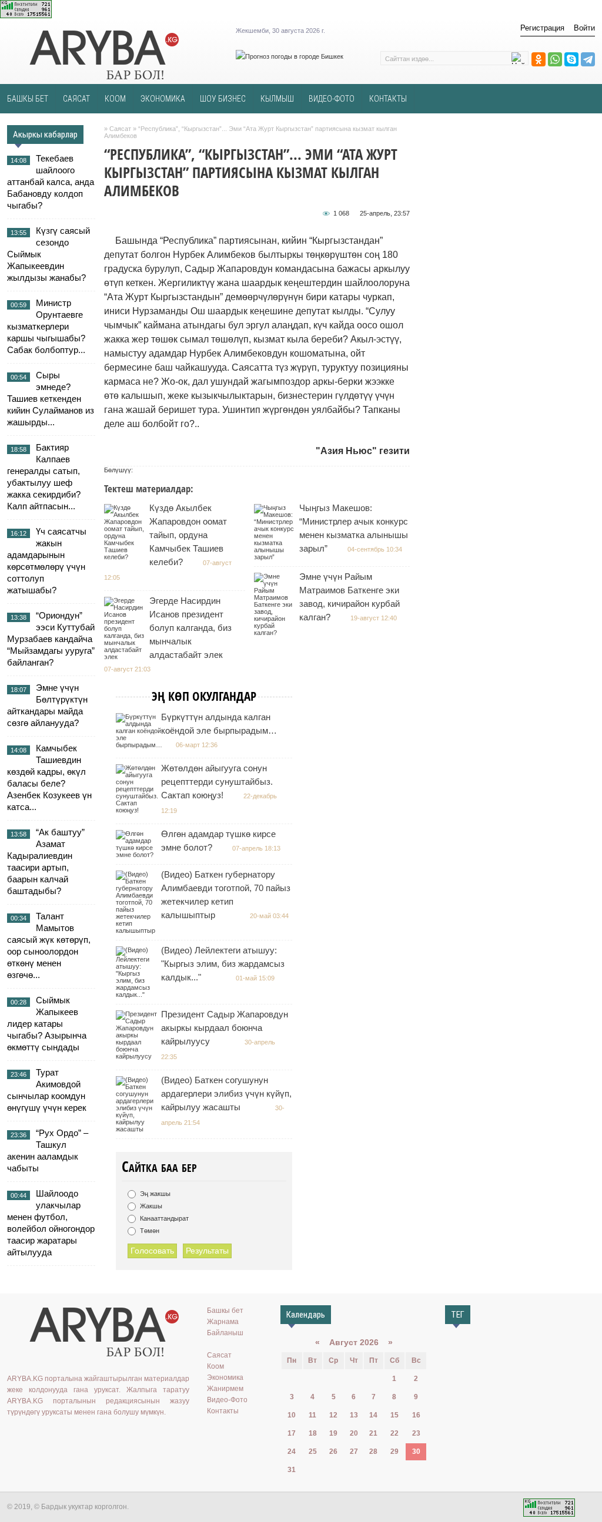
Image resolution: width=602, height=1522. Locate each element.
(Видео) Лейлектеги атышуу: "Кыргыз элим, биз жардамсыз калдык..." (223, 963)
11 (312, 1415)
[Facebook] (65, 1436)
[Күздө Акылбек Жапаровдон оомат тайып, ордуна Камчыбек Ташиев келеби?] (126, 556)
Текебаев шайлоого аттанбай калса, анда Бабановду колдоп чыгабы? (50, 181)
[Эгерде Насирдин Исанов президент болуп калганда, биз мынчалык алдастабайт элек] (126, 656)
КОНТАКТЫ (388, 98)
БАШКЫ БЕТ (27, 98)
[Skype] (571, 59)
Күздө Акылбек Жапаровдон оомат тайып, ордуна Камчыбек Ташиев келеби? (188, 535)
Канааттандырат (163, 1218)
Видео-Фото (227, 1400)
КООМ (115, 98)
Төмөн (148, 1230)
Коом (215, 1366)
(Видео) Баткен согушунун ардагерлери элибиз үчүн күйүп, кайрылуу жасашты (226, 1093)
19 (333, 1433)
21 (373, 1433)
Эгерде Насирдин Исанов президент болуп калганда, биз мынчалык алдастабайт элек (190, 628)
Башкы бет (225, 1310)
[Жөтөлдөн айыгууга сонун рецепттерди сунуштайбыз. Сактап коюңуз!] (138, 810)
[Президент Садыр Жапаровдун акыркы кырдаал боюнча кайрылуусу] (138, 1056)
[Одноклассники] (538, 59)
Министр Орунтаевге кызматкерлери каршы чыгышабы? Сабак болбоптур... (46, 326)
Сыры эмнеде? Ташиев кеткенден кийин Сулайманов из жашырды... (50, 398)
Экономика (225, 1377)
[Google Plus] (82, 1436)
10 (291, 1415)
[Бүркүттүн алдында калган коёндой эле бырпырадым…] (140, 744)
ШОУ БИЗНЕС (223, 98)
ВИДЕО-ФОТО (331, 98)
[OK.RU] (31, 1436)
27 (354, 1451)
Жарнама (223, 1322)
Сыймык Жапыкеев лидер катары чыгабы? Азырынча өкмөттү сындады (46, 1023)
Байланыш (225, 1333)
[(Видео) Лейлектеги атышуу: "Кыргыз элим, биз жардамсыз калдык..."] (138, 994)
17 (291, 1433)
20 (354, 1433)
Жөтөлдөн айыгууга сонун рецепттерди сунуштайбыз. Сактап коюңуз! (217, 781)
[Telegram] (588, 59)
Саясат (219, 1355)
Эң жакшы (154, 1193)
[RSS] (99, 1436)
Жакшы (150, 1205)
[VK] (14, 1436)
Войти (584, 27)
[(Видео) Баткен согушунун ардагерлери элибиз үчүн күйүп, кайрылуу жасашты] (138, 1129)
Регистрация (542, 27)
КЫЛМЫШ (277, 98)
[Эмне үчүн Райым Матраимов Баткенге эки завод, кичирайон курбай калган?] (276, 632)
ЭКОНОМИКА (163, 98)
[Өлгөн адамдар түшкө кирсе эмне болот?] (138, 854)
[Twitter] (48, 1436)
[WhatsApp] (555, 59)
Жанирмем (225, 1389)
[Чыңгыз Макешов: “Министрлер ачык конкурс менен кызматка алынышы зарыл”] (276, 556)
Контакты (223, 1411)
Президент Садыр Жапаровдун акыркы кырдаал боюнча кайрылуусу (224, 1027)
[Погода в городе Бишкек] (289, 56)
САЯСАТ (76, 98)
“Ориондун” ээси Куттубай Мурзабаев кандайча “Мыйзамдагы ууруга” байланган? (51, 638)
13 (354, 1415)
